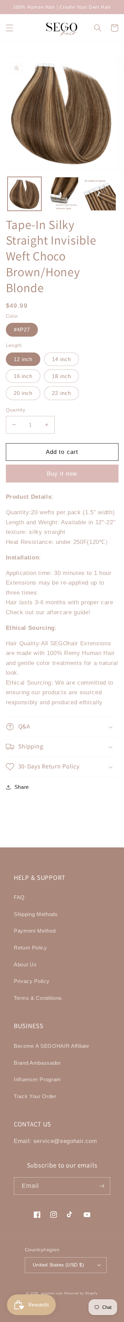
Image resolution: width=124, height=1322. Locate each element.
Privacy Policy (31, 981)
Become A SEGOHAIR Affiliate (51, 1046)
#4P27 (22, 329)
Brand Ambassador (37, 1063)
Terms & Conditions (38, 998)
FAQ (19, 897)
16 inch (23, 376)
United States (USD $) (58, 1265)
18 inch (61, 376)
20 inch (23, 393)
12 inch (23, 359)
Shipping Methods (36, 914)
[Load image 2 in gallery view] (62, 194)
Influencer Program (37, 1079)
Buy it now (62, 473)
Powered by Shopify (81, 1293)
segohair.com (52, 1293)
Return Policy (30, 948)
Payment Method (34, 931)
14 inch (61, 359)
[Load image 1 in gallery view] (24, 194)
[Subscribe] (101, 1186)
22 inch (61, 393)
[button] (9, 28)
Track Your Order (35, 1096)
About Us (25, 964)
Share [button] (21, 787)
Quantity (15, 409)
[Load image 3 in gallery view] (99, 194)
